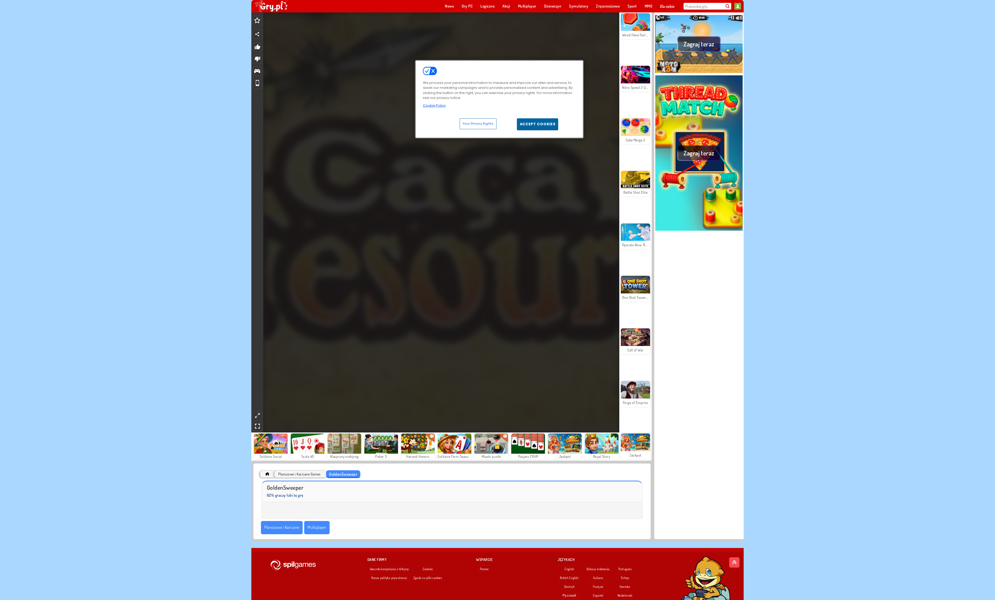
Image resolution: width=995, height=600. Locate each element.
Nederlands (624, 595)
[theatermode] (257, 415)
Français (598, 586)
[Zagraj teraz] (699, 72)
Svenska (625, 586)
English (569, 569)
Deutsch (569, 586)
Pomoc (484, 569)
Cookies (428, 569)
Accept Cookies (538, 124)
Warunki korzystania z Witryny (389, 569)
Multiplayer (317, 527)
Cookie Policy (434, 105)
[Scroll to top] (734, 562)
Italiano (598, 578)
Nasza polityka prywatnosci (389, 578)
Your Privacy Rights (478, 123)
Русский (569, 595)
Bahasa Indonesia (598, 569)
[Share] (257, 34)
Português (625, 569)
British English (569, 578)
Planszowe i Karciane (281, 527)
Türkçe (625, 578)
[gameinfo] (257, 72)
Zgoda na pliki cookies (427, 578)
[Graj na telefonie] (257, 84)
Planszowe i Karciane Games (299, 474)
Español (598, 595)
